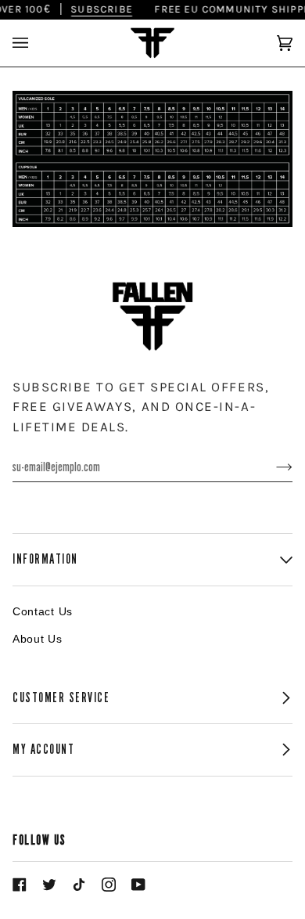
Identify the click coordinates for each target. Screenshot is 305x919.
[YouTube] (138, 885)
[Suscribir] (271, 467)
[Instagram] (109, 885)
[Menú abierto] (36, 43)
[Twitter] (49, 885)
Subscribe (97, 9)
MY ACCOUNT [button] (43, 749)
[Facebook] (20, 885)
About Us (38, 638)
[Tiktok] (79, 885)
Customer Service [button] (61, 698)
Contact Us (43, 611)
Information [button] (45, 559)
